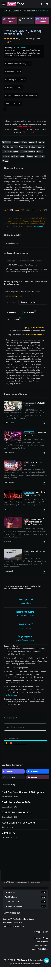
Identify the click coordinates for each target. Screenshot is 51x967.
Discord (9, 771)
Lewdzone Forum (41, 938)
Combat (14, 147)
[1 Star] (5, 38)
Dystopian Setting (36, 147)
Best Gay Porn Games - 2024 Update (23, 792)
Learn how (38, 226)
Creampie (23, 147)
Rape (22, 156)
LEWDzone (21, 959)
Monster (5, 156)
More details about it (35, 334)
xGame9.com (42, 10)
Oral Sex (14, 156)
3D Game (16, 142)
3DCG (24, 142)
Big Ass (41, 142)
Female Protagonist (10, 151)
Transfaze (14, 319)
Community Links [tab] (28, 302)
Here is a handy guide (13, 296)
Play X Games (41, 20)
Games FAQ (8, 832)
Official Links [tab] (11, 302)
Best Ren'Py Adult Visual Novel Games (18, 919)
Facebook (35, 771)
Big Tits (5, 147)
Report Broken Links (35, 327)
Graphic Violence (28, 151)
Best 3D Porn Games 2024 (17, 812)
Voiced (5, 161)
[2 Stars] (8, 38)
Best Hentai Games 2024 (16, 802)
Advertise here (8, 20)
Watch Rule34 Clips (40, 949)
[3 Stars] (11, 38)
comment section (26, 126)
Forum (34, 777)
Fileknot (30, 312)
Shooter (29, 156)
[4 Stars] (14, 38)
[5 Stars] (16, 38)
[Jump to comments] (46, 960)
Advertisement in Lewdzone (18, 822)
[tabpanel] (25, 315)
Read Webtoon (42, 941)
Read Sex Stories (41, 945)
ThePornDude (27, 18)
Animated (33, 142)
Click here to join (29, 132)
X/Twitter (10, 777)
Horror (39, 151)
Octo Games (20, 47)
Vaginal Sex (39, 156)
